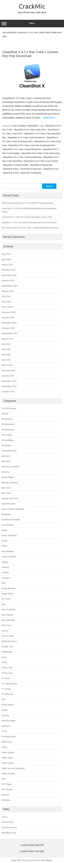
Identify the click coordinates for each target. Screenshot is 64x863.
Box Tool (6, 488)
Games (5, 562)
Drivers (5, 540)
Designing (6, 514)
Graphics (6, 578)
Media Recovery (9, 641)
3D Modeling (8, 440)
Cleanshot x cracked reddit (15, 165)
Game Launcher (9, 556)
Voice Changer (8, 773)
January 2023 (8, 375)
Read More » (49, 117)
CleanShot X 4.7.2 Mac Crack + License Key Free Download (30, 54)
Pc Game (6, 678)
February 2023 (8, 370)
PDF (4, 699)
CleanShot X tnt (50, 169)
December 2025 (9, 275)
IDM (3, 583)
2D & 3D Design (9, 408)
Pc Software (7, 694)
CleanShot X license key (41, 165)
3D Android (7, 419)
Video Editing (8, 752)
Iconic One (16, 860)
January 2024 (8, 317)
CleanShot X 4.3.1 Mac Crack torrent (41, 161)
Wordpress (47, 860)
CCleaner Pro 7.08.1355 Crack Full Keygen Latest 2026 (27, 217)
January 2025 (8, 280)
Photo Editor (8, 705)
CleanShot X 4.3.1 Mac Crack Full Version (22, 149)
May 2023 (6, 354)
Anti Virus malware (10, 466)
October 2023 (8, 328)
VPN (4, 779)
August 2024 (7, 291)
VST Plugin (7, 784)
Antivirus (6, 472)
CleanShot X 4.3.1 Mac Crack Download (25, 137)
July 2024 (6, 296)
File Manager (8, 551)
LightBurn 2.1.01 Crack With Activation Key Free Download (29, 222)
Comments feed (9, 827)
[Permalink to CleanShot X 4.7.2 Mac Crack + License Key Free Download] (32, 91)
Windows (6, 800)
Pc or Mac (6, 689)
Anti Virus (6, 461)
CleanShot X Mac (11, 169)
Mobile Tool (7, 646)
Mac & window (19, 125)
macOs (5, 631)
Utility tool (6, 742)
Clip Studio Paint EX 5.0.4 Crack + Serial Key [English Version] (30, 227)
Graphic (5, 572)
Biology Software (10, 482)
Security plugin (8, 720)
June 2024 (6, 301)
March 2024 (7, 307)
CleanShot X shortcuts (31, 169)
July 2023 (6, 344)
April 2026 (6, 259)
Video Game (7, 763)
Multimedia (33, 125)
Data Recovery (8, 503)
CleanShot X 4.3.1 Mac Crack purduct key (22, 157)
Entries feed (7, 822)
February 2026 (8, 270)
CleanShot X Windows (30, 173)
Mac (4, 604)
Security (5, 715)
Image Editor (8, 593)
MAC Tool (6, 625)
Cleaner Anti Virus (10, 498)
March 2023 (7, 365)
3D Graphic (7, 435)
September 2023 (9, 333)
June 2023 (6, 349)
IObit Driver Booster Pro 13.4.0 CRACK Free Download (27, 203)
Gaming (5, 567)
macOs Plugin (8, 636)
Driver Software (9, 535)
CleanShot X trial (11, 173)
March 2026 (7, 264)
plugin (4, 710)
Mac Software (8, 620)
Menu (32, 23)
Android (5, 456)
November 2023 (9, 323)
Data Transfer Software (13, 509)
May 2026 (6, 254)
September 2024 (9, 286)
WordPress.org (9, 832)
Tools (4, 731)
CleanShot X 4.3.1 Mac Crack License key (40, 153)
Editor (5, 546)
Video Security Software (13, 768)
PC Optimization (9, 683)
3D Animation (8, 424)
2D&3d (5, 414)
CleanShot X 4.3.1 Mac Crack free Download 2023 (31, 145)
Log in (4, 817)
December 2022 (9, 381)
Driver (4, 530)
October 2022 (8, 391)
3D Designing (8, 429)
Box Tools (6, 493)
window (5, 795)
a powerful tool (9, 450)
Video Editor (8, 757)
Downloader (7, 525)
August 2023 (7, 339)
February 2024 (8, 312)
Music (4, 657)
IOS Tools (6, 599)
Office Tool (7, 667)
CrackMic (32, 6)
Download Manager (11, 519)
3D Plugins (6, 445)
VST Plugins (7, 789)
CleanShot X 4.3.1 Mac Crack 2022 (30, 129)
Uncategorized (9, 736)
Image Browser (9, 588)
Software (6, 726)
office (4, 662)
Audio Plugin (7, 477)
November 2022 (9, 386)
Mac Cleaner (7, 615)
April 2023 (6, 360)
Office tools (7, 673)
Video (4, 747)
